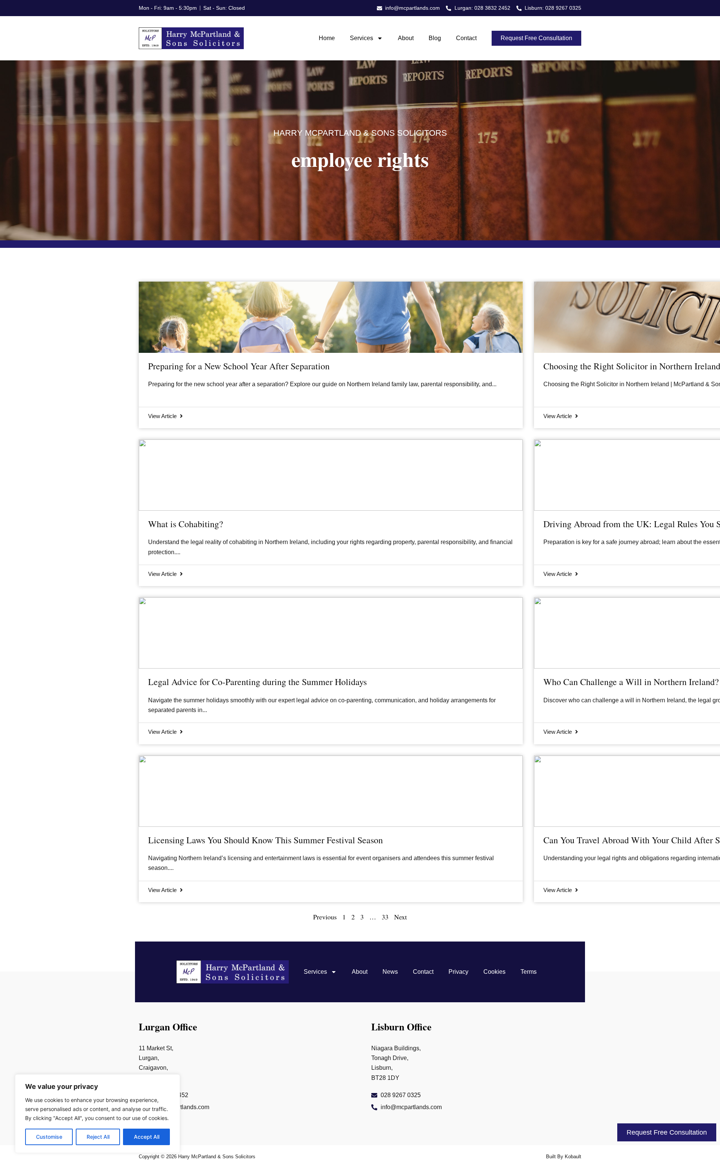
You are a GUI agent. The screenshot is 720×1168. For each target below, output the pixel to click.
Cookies (494, 972)
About (406, 38)
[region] (97, 1113)
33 (385, 916)
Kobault (573, 1156)
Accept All (146, 1137)
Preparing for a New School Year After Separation (239, 366)
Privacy (458, 972)
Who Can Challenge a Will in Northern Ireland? (631, 682)
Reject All (98, 1137)
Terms (528, 972)
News (390, 972)
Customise (49, 1137)
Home (327, 38)
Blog (435, 38)
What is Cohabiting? (185, 524)
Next (400, 916)
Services (361, 38)
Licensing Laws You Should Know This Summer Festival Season (265, 840)
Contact (466, 38)
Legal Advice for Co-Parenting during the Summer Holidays (257, 682)
